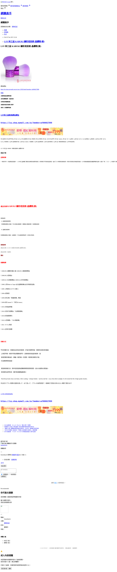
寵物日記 (14, 26)
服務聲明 (75, 548)
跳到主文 (3, 18)
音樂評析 (14, 459)
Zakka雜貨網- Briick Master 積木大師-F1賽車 (17, 425)
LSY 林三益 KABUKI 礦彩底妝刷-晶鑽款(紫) (24, 41)
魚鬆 (2, 93)
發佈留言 (3, 476)
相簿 (5, 30)
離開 (10, 568)
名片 (5, 34)
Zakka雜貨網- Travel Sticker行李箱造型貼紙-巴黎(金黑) (20, 431)
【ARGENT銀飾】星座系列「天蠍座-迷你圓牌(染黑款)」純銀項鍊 (20, 430)
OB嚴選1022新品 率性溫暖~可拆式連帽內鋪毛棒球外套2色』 (19, 426)
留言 (17, 455)
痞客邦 (14, 455)
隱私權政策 (68, 548)
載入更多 (3, 466)
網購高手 (6, 13)
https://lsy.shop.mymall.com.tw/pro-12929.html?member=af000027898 (20, 89)
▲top (2, 462)
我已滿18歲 (4, 568)
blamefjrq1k (4, 445)
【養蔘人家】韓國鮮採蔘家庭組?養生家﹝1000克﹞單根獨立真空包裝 (21, 428)
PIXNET (46, 548)
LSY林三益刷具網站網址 (10, 115)
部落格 (6, 32)
